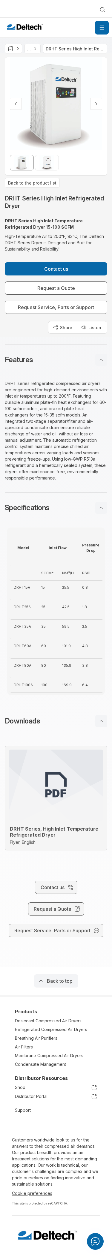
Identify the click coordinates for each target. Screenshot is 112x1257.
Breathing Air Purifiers (36, 1038)
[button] (56, 360)
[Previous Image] (16, 104)
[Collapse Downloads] (101, 721)
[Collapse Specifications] (101, 508)
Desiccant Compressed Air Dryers (48, 1020)
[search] (102, 10)
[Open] (102, 28)
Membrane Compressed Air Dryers (49, 1055)
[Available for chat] (95, 1241)
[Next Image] (96, 104)
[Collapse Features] (101, 360)
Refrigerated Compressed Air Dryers (51, 1029)
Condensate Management (40, 1064)
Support (23, 1110)
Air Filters (24, 1046)
